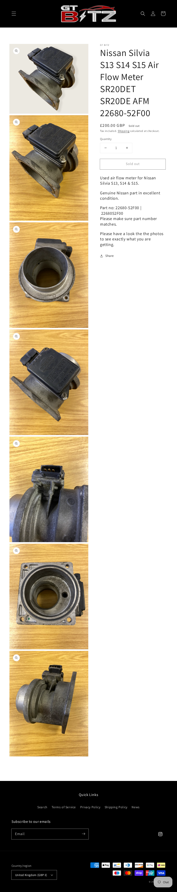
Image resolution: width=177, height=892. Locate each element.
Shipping (124, 131)
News (135, 807)
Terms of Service (64, 807)
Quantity (106, 139)
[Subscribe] (83, 834)
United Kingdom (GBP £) (31, 875)
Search (42, 807)
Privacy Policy (90, 807)
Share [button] (109, 256)
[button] (14, 14)
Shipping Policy (116, 807)
